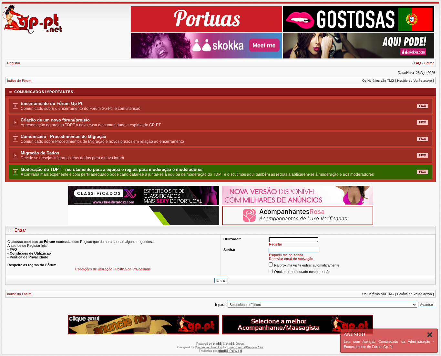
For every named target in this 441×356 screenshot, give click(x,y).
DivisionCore (254, 347)
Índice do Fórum (19, 80)
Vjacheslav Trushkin (208, 347)
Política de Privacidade (133, 269)
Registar (13, 63)
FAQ (417, 63)
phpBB (217, 343)
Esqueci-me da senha (286, 255)
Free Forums (236, 347)
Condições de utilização (93, 269)
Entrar (429, 63)
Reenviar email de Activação (291, 259)
